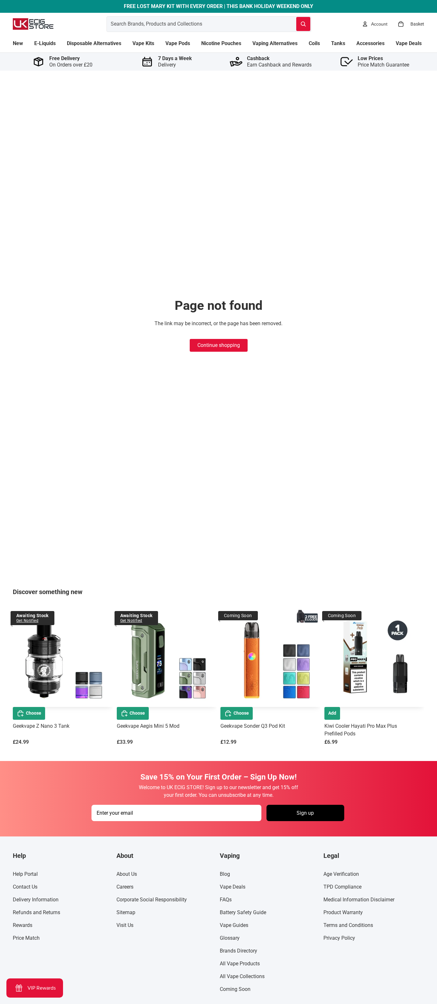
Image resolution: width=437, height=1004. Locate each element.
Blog (225, 874)
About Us (126, 874)
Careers (124, 887)
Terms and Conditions (348, 925)
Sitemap (125, 912)
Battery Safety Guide (243, 912)
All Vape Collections (242, 976)
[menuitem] (18, 43)
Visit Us (124, 925)
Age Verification (341, 874)
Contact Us (25, 887)
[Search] (303, 24)
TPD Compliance (342, 887)
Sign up (305, 813)
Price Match (26, 938)
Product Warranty (343, 912)
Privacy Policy (339, 938)
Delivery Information (36, 900)
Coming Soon (235, 989)
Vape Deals (232, 887)
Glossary (230, 938)
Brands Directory (238, 951)
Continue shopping (218, 345)
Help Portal (25, 874)
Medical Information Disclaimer (358, 900)
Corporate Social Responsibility (151, 900)
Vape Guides (234, 925)
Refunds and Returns (36, 912)
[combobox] (194, 24)
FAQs (226, 900)
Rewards (22, 925)
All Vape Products (240, 964)
